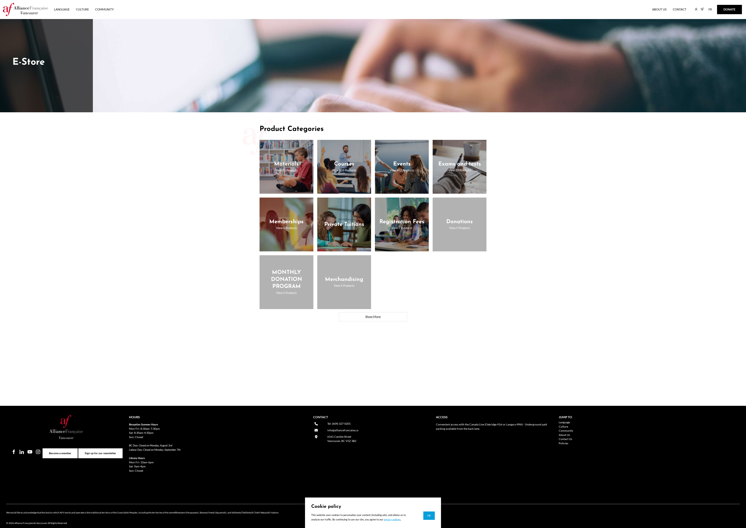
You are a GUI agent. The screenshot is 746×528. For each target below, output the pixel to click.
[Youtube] (30, 452)
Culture (82, 9)
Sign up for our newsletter (100, 450)
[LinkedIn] (22, 452)
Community (104, 9)
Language (62, 9)
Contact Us (565, 439)
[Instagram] (38, 452)
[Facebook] (13, 452)
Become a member (60, 450)
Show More (373, 316)
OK (429, 515)
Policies (563, 443)
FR (707, 7)
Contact (679, 9)
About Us (659, 9)
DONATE (723, 7)
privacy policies (392, 519)
